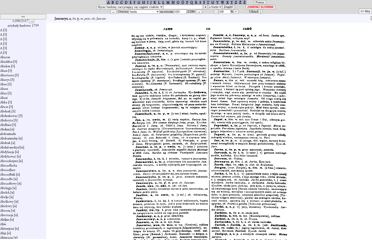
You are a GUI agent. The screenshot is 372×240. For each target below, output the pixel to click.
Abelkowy (7, 201)
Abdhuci (5, 124)
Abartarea (7, 75)
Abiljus (4, 219)
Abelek (5, 192)
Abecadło (6, 179)
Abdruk (5, 143)
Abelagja (6, 188)
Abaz (3, 93)
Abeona (5, 210)
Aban (3, 70)
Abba (3, 102)
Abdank (5, 111)
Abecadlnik (7, 174)
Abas (3, 84)
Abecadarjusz (9, 161)
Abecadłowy (8, 183)
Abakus (5, 66)
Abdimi (5, 129)
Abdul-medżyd (10, 147)
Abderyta (6, 120)
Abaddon (6, 61)
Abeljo (4, 197)
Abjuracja (6, 237)
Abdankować (9, 115)
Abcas (4, 106)
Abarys (5, 79)
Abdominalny (9, 138)
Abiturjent (7, 228)
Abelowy (6, 206)
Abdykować (8, 156)
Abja (3, 233)
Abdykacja (7, 152)
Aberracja (6, 215)
